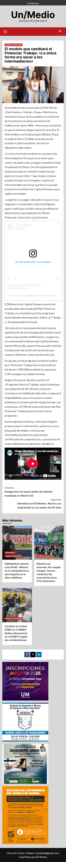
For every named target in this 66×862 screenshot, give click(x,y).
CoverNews (25, 856)
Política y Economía (13, 45)
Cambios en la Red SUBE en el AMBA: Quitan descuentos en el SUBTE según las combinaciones (16, 633)
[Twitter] (33, 654)
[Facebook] (27, 654)
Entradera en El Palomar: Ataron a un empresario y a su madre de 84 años (39, 503)
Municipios (10, 553)
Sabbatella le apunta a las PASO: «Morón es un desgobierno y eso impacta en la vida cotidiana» (17, 570)
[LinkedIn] (39, 654)
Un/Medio (33, 14)
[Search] (60, 31)
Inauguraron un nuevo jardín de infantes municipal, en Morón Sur (29, 491)
